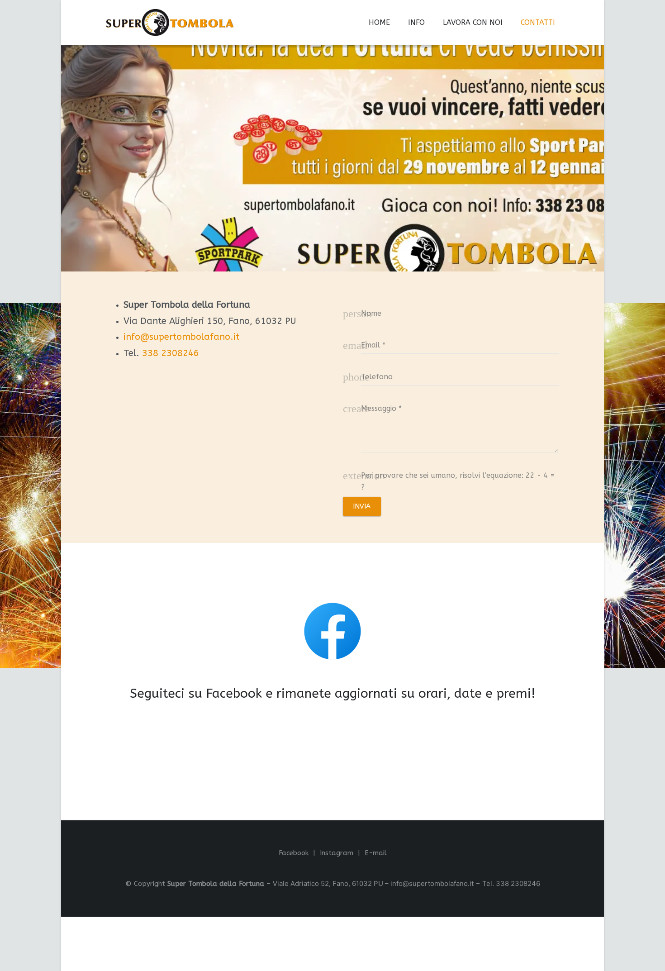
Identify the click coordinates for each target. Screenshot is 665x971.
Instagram (336, 853)
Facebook (294, 853)
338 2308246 (170, 353)
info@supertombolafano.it (181, 337)
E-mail (376, 853)
